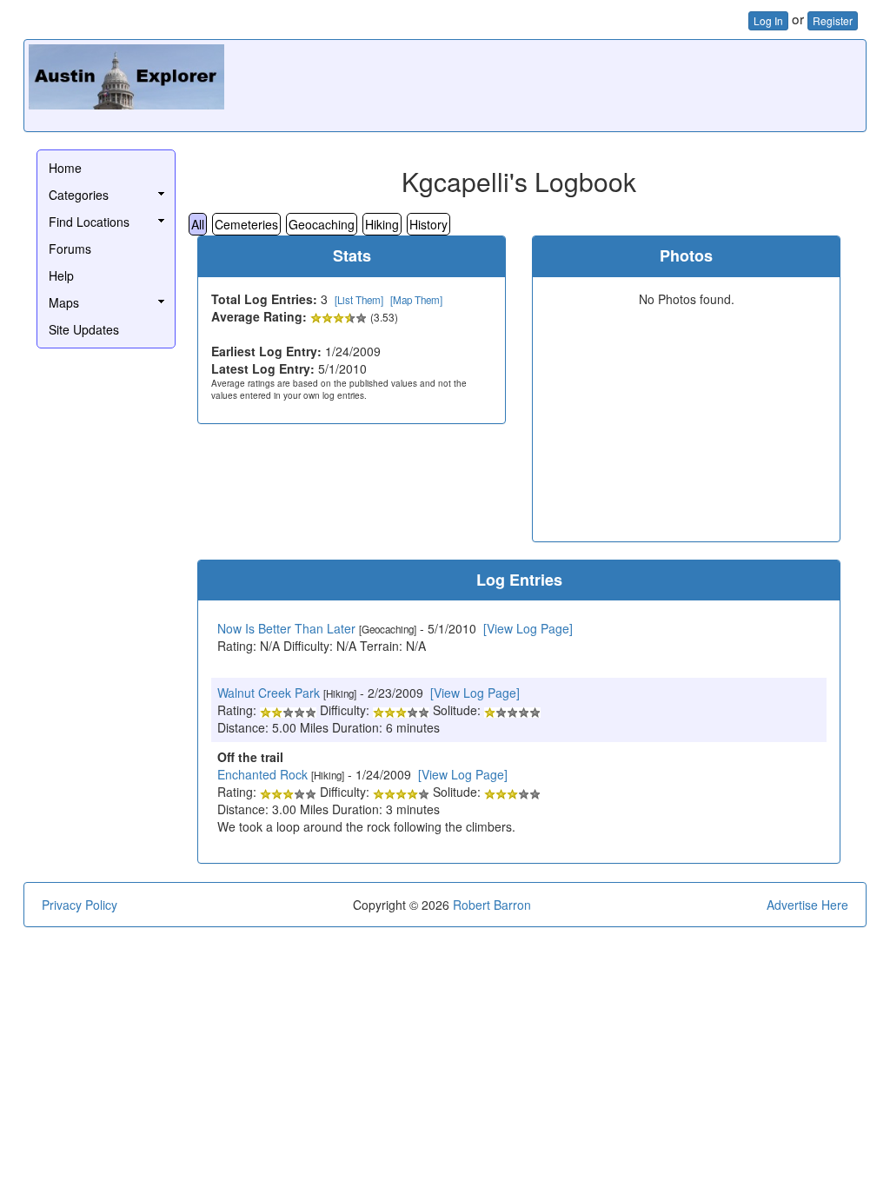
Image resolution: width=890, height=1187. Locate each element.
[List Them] (359, 300)
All (197, 224)
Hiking (382, 224)
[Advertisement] (545, 83)
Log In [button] (768, 20)
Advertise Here (807, 904)
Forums (70, 248)
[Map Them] (416, 300)
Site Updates (84, 329)
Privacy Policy (79, 904)
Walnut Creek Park (268, 692)
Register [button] (833, 20)
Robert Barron (492, 904)
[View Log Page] (528, 628)
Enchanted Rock (262, 774)
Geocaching (322, 224)
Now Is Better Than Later (286, 628)
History (428, 224)
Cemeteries (246, 224)
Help (61, 275)
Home (65, 167)
